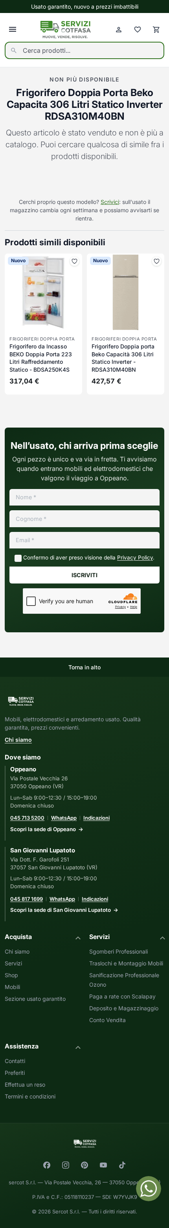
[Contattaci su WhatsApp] (148, 1188)
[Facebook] (47, 1165)
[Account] (119, 29)
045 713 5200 (27, 818)
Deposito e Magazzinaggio (123, 1008)
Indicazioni (96, 818)
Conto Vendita (107, 1020)
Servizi (13, 963)
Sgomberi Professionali (118, 951)
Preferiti (15, 1072)
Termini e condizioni (30, 1096)
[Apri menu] (12, 29)
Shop (11, 975)
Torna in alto (84, 667)
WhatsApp (64, 818)
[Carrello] (156, 29)
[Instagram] (66, 1165)
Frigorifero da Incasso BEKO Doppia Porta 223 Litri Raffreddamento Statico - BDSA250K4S (40, 358)
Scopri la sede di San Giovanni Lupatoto (60, 910)
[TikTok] (122, 1165)
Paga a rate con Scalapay (122, 996)
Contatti (15, 1061)
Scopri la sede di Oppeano (43, 829)
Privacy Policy (135, 557)
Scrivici (110, 201)
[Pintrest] (84, 1165)
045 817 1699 (26, 899)
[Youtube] (103, 1165)
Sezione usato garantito (35, 998)
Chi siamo (18, 739)
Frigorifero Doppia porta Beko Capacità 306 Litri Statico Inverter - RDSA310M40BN (123, 358)
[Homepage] (65, 30)
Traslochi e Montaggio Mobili (126, 963)
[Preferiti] (137, 29)
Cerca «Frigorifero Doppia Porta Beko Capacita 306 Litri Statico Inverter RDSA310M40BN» (84, 180)
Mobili (12, 987)
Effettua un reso (25, 1084)
